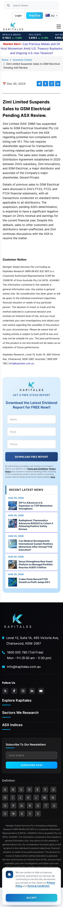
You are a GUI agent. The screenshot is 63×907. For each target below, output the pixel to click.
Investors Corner (22, 59)
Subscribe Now (31, 765)
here (53, 477)
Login (18, 15)
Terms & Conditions (38, 886)
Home (5, 59)
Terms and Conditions (37, 468)
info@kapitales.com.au (21, 363)
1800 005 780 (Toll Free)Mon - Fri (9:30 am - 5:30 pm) (29, 655)
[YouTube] (41, 691)
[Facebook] (14, 691)
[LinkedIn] (32, 691)
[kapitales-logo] (13, 26)
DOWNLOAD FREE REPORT (31, 456)
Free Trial (34, 15)
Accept (31, 897)
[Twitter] (5, 691)
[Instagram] (23, 691)
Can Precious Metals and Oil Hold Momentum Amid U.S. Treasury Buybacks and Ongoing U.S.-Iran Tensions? (31, 48)
